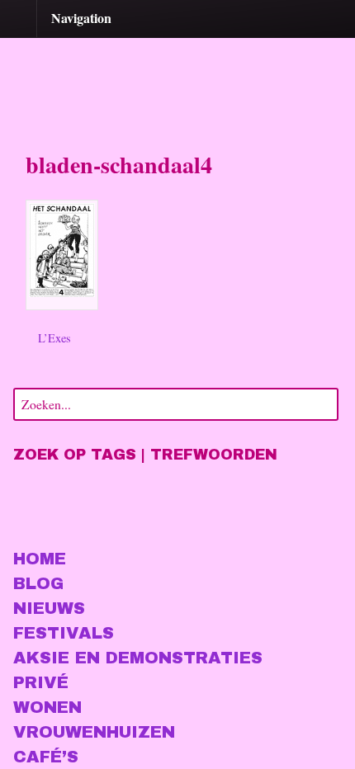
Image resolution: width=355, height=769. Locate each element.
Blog (38, 583)
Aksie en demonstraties (138, 658)
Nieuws (49, 608)
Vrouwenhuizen (94, 732)
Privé (41, 682)
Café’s (45, 757)
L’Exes (53, 338)
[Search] (323, 402)
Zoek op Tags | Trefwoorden (145, 454)
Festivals (63, 633)
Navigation (81, 17)
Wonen (47, 707)
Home (39, 559)
